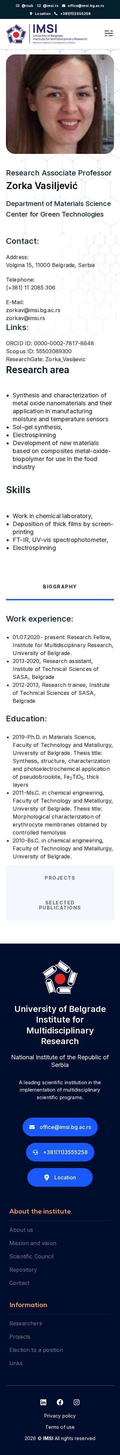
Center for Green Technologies (55, 214)
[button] (109, 34)
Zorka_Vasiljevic (65, 359)
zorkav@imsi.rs (25, 318)
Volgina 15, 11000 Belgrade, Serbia (50, 265)
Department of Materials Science (58, 204)
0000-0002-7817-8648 (64, 343)
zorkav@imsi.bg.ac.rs (33, 310)
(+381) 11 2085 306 (30, 287)
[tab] (60, 587)
